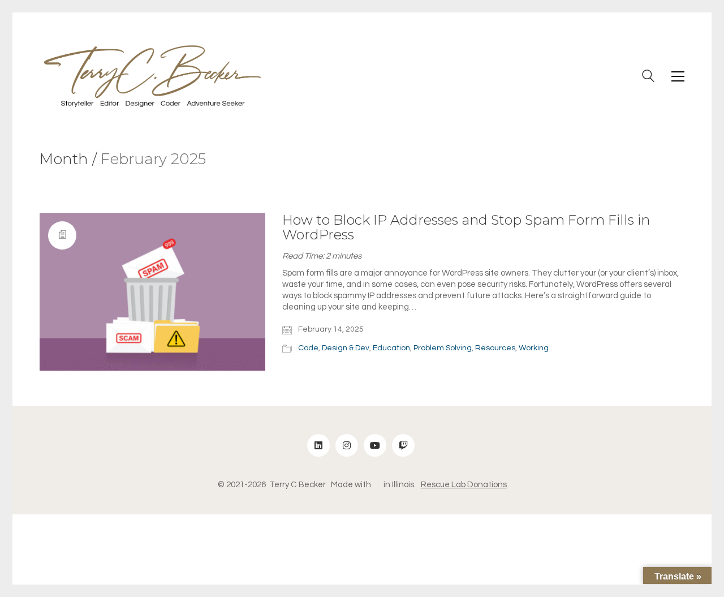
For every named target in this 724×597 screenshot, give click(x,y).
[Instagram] (346, 445)
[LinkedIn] (318, 445)
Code (308, 348)
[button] (677, 76)
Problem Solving (442, 348)
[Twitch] (403, 445)
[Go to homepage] (153, 76)
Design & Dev (345, 348)
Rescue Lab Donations (464, 484)
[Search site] (648, 77)
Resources (495, 348)
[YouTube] (375, 445)
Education (391, 348)
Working (534, 348)
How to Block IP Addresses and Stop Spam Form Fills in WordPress (466, 228)
